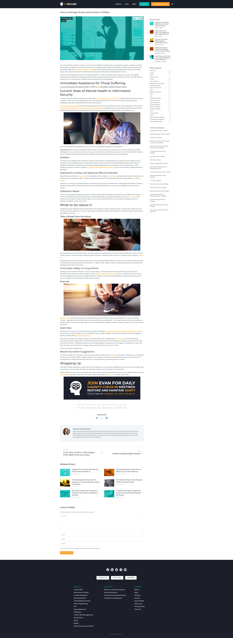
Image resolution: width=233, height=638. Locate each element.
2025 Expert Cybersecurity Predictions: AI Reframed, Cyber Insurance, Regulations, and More (85, 493)
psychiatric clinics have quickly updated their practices (122, 331)
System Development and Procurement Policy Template (158, 195)
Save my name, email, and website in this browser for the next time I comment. (81, 548)
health (99, 408)
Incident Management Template (159, 163)
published (79, 69)
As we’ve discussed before (68, 106)
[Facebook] (97, 418)
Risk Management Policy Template (159, 191)
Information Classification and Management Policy (158, 167)
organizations (64, 374)
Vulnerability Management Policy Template (159, 205)
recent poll (121, 339)
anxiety (82, 408)
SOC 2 (76, 620)
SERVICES (77, 587)
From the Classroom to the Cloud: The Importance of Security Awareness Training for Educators (85, 482)
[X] (101, 418)
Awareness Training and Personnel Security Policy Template (159, 141)
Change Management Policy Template (158, 152)
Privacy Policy (139, 606)
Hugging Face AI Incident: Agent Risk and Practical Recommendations (85, 470)
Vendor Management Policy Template (157, 200)
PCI (75, 606)
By (102, 404)
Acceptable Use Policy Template (159, 130)
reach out (110, 374)
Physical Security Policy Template (159, 184)
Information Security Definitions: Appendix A (159, 210)
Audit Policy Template (156, 137)
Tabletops (77, 612)
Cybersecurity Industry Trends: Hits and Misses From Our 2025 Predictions (128, 470)
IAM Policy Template (155, 160)
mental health (117, 408)
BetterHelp (77, 335)
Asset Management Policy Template (160, 134)
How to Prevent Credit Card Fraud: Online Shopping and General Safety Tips (162, 57)
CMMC (76, 623)
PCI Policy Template (155, 180)
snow (134, 178)
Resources (138, 604)
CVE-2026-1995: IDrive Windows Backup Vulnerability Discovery (161, 41)
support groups (111, 274)
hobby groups (100, 274)
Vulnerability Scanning (82, 601)
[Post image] (65, 472)
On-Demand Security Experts (115, 595)
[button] (102, 578)
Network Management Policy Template (158, 176)
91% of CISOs (112, 176)
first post (113, 355)
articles (91, 69)
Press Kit (137, 609)
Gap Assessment (80, 609)
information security (107, 408)
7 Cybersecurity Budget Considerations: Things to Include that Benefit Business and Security (128, 493)
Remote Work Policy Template (158, 187)
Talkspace (86, 335)
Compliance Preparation (113, 598)
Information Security (67, 18)
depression (93, 408)
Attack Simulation (110, 592)
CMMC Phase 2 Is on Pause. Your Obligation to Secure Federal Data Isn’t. (162, 32)
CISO (87, 408)
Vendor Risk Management (83, 615)
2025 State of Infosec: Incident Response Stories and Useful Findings (129, 481)
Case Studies (139, 601)
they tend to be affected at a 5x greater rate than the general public (81, 108)
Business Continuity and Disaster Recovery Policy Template (159, 147)
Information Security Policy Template (160, 172)
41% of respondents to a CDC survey (108, 98)
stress (124, 408)
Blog (136, 592)
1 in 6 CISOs (133, 197)
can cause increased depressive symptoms (100, 167)
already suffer (82, 176)
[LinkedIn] (106, 418)
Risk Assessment (80, 598)
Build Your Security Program (114, 589)
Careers (137, 598)
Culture (63, 21)
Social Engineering (81, 604)
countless (85, 69)
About (136, 589)
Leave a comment (123, 404)
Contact (137, 595)
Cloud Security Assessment (84, 626)
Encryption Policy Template (157, 156)
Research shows (65, 318)
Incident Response (81, 595)
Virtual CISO (78, 589)
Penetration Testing (81, 592)
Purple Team (78, 618)
